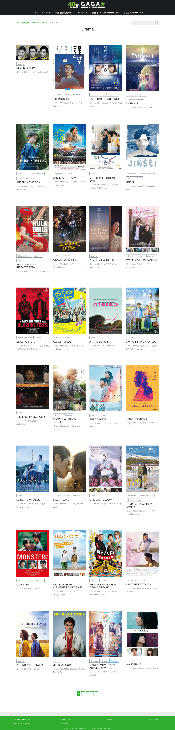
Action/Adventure (25, 338)
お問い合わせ (65, 723)
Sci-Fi (139, 178)
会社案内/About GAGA (133, 13)
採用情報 (109, 719)
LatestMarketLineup (72, 95)
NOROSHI (46, 13)
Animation (132, 95)
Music (139, 256)
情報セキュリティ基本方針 (21, 723)
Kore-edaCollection (35, 174)
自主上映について (65, 719)
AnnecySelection (146, 174)
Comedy (38, 256)
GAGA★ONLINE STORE (22, 719)
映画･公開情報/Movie (64, 13)
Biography (59, 174)
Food (139, 500)
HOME (35, 13)
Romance (149, 256)
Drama (21, 64)
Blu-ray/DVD (83, 13)
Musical (114, 661)
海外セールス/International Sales (106, 13)
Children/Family (24, 256)
